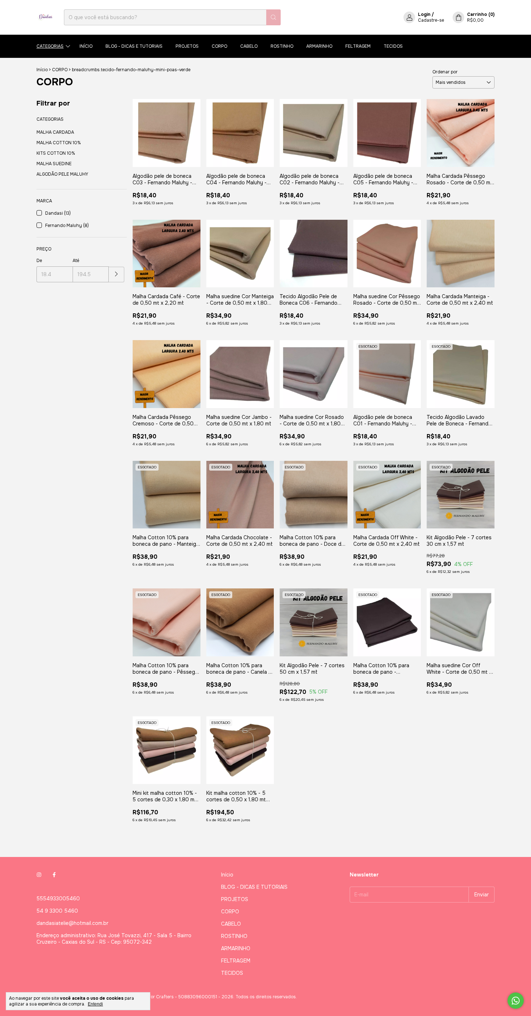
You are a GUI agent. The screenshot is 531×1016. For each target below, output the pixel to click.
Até (76, 260)
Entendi (95, 1004)
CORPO (219, 46)
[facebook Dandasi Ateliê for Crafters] (54, 874)
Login (424, 14)
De (39, 260)
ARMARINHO (319, 46)
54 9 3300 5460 (57, 911)
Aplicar (116, 274)
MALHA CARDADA (55, 132)
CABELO (249, 46)
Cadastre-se (431, 20)
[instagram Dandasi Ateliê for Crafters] (39, 874)
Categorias (50, 46)
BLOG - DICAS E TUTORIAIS (134, 46)
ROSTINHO (282, 46)
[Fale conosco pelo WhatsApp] (516, 1001)
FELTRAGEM (358, 46)
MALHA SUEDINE (54, 164)
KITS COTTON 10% (55, 153)
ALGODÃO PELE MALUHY (62, 174)
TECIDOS (393, 46)
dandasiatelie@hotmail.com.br (72, 923)
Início (85, 46)
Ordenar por (445, 72)
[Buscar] (273, 17)
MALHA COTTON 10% (58, 143)
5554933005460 (58, 898)
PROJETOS (187, 46)
